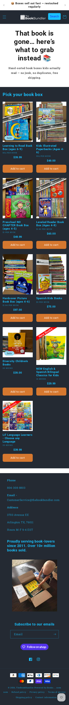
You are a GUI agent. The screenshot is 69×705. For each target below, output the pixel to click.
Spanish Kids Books (49, 298)
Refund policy (19, 692)
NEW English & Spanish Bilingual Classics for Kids (47, 372)
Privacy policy (37, 692)
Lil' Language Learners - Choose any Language (18, 438)
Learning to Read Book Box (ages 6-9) (17, 147)
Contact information (46, 697)
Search (54, 16)
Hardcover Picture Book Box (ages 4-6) (16, 300)
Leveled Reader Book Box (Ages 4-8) (50, 224)
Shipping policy (24, 697)
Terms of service (56, 692)
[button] (4, 17)
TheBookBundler (25, 687)
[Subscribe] (55, 634)
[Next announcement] (65, 5)
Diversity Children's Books (15, 363)
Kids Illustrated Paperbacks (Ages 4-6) (50, 149)
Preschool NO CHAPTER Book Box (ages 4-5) (16, 225)
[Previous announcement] (4, 5)
